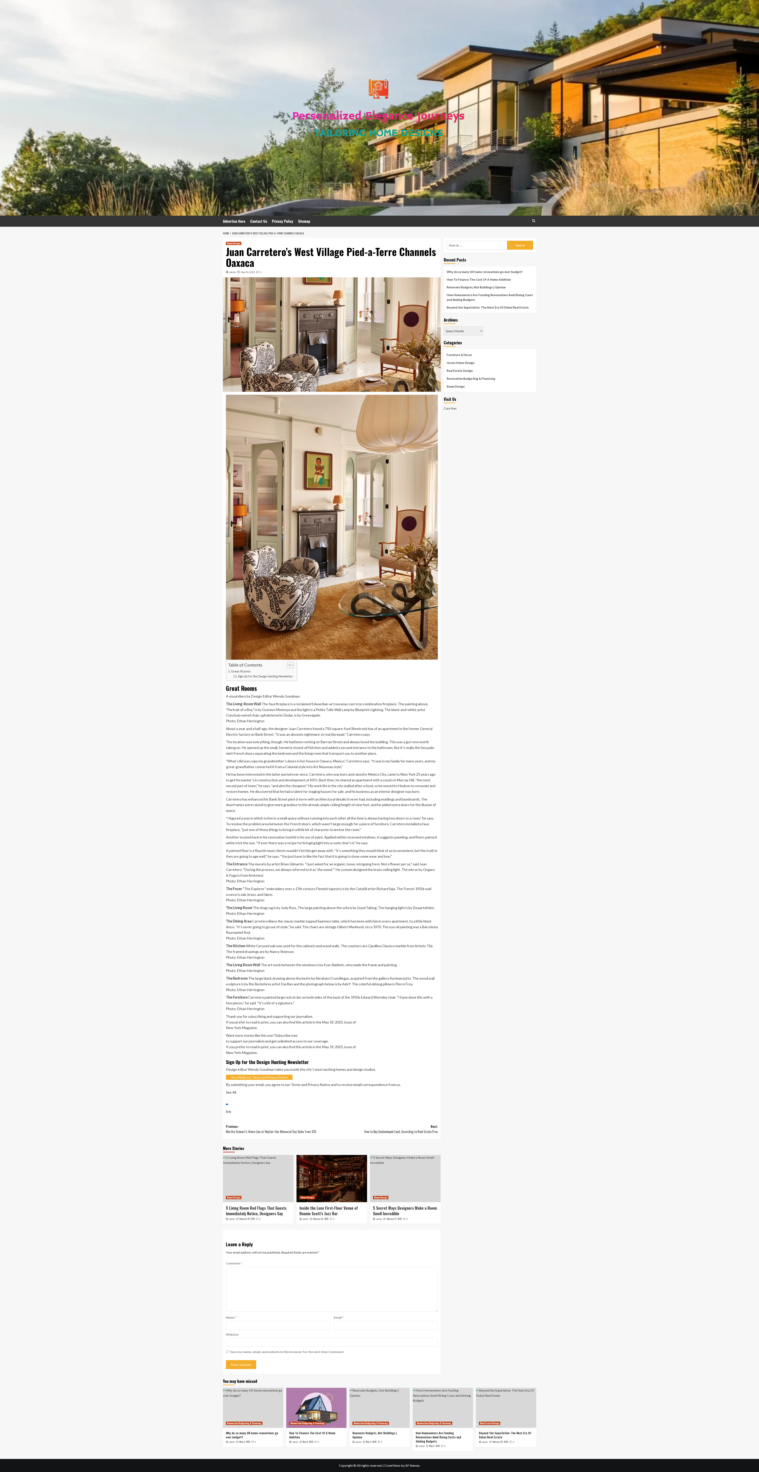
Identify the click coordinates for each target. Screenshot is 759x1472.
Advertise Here (234, 221)
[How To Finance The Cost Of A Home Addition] (316, 1408)
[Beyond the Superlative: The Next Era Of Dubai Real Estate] (506, 1408)
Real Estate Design (460, 370)
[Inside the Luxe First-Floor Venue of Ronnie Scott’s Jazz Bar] (331, 1178)
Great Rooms (240, 671)
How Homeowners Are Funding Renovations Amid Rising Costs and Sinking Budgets (490, 297)
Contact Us (258, 221)
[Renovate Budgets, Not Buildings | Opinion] (379, 1408)
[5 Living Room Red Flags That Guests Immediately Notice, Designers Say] (258, 1178)
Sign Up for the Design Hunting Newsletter (265, 676)
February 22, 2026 (321, 1219)
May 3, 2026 (371, 1442)
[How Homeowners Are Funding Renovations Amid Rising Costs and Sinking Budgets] (443, 1408)
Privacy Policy (282, 221)
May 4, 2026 (308, 1442)
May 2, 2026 (434, 1446)
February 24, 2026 (247, 1219)
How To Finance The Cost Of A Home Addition (479, 279)
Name (231, 1317)
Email (339, 1317)
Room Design (233, 243)
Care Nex (450, 408)
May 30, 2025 (248, 272)
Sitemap (304, 221)
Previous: (271, 1129)
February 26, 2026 (500, 1442)
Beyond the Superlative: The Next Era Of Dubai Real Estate (488, 307)
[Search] (533, 220)
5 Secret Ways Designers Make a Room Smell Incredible (405, 1211)
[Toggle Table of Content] (288, 665)
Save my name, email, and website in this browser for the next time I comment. (287, 1352)
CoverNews (392, 1465)
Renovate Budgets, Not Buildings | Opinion (476, 287)
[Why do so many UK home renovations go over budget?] (253, 1408)
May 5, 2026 (244, 1442)
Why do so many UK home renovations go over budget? (485, 272)
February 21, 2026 (394, 1219)
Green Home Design (461, 362)
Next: (401, 1129)
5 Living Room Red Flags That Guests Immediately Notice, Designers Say (256, 1211)
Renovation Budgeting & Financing (471, 378)
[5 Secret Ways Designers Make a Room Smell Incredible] (405, 1178)
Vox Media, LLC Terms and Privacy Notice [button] (259, 1077)
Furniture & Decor (459, 355)
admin (232, 272)
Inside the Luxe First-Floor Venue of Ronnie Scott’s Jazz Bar (328, 1211)
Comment (234, 1263)
